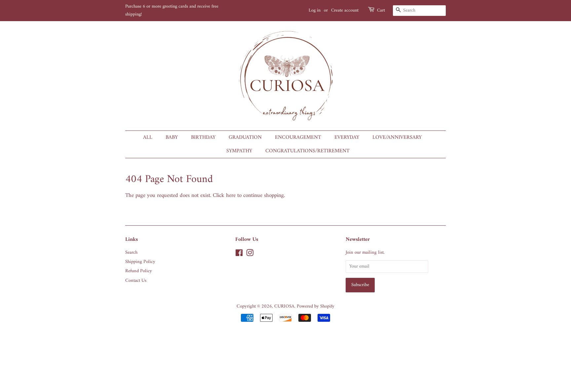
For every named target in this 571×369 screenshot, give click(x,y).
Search (131, 252)
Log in (315, 10)
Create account (345, 10)
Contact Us (135, 281)
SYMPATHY (239, 151)
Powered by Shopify (315, 306)
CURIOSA (284, 306)
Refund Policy (138, 271)
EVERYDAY (346, 137)
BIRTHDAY (203, 137)
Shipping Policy (140, 262)
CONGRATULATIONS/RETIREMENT (307, 151)
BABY (172, 137)
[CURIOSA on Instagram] (249, 254)
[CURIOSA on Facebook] (239, 254)
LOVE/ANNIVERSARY (397, 137)
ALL (147, 137)
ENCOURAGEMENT (298, 137)
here (231, 196)
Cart (381, 11)
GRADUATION (245, 137)
